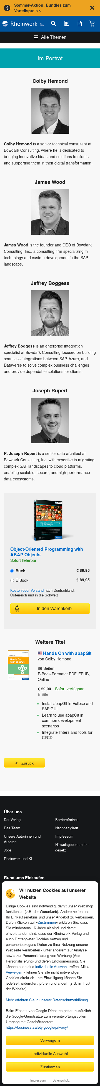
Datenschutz (61, 1080)
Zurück (27, 763)
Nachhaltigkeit (66, 827)
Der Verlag (12, 819)
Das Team (12, 827)
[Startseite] (23, 24)
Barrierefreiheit (67, 819)
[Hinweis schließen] (92, 8)
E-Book (21, 580)
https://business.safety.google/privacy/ (37, 1027)
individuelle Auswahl (51, 967)
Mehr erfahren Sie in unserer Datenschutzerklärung (47, 999)
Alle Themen (53, 37)
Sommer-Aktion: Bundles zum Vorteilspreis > (42, 7)
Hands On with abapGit (67, 653)
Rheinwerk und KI (18, 858)
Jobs (8, 850)
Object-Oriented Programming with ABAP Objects (46, 552)
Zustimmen (47, 922)
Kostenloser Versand (27, 590)
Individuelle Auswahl (50, 1053)
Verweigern (14, 972)
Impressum (38, 1080)
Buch (20, 570)
